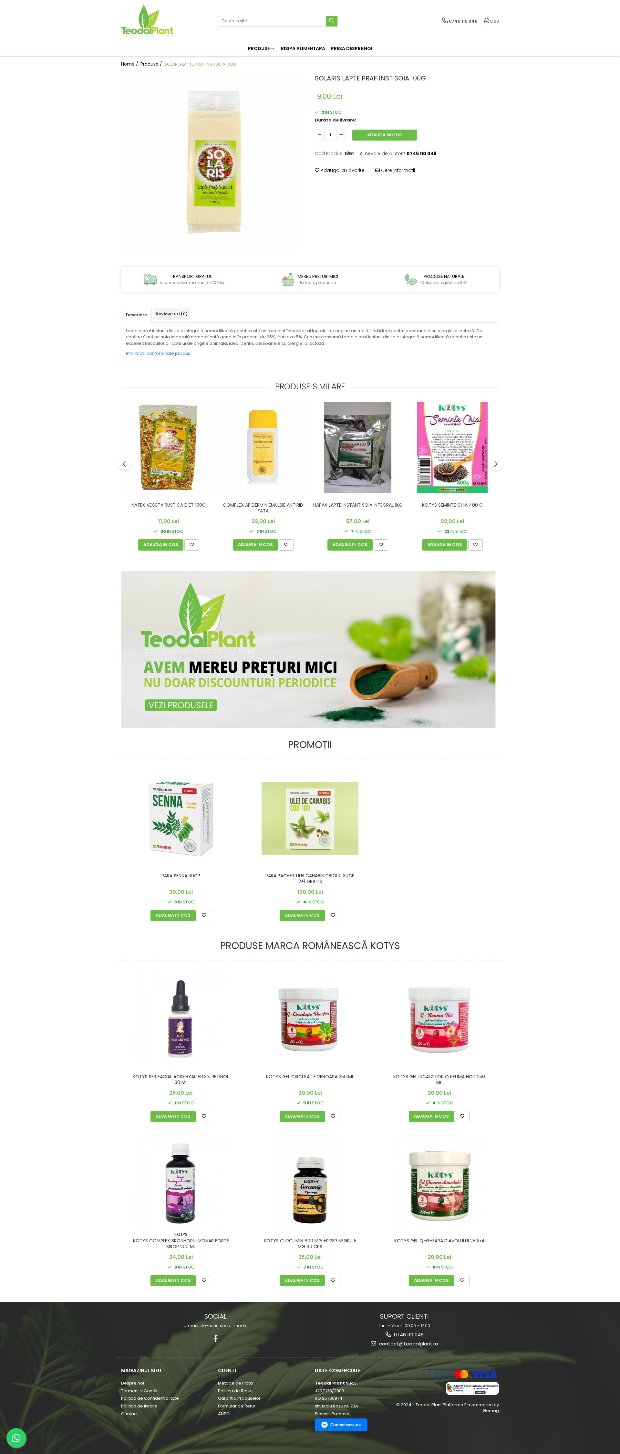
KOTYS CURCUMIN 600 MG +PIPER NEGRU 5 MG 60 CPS (310, 1244)
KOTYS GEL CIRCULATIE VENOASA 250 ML (310, 1077)
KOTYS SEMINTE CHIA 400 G (452, 505)
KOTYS (181, 1234)
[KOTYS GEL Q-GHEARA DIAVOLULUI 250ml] (439, 1183)
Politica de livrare (139, 1406)
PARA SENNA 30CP (180, 876)
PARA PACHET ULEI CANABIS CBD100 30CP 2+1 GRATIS (310, 879)
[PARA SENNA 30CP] (180, 818)
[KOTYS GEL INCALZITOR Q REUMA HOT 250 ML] (439, 1019)
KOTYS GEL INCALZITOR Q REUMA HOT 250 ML (439, 1080)
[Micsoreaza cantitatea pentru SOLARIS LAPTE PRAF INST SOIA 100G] (320, 135)
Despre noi (132, 1383)
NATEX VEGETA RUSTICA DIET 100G (168, 505)
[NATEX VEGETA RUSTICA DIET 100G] (168, 447)
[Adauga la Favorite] (191, 544)
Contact (129, 1414)
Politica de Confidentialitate (150, 1398)
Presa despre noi (351, 48)
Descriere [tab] (136, 315)
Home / (130, 64)
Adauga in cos (384, 135)
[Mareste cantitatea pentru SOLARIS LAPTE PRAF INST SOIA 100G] (341, 135)
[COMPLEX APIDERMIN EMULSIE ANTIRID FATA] (263, 447)
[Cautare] (331, 21)
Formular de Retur (236, 1406)
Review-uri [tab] (172, 314)
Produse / (151, 64)
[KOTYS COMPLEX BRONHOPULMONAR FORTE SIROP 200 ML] (180, 1183)
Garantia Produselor (239, 1398)
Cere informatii (397, 170)
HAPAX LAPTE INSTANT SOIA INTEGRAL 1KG (357, 505)
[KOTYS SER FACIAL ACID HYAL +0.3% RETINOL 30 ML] (180, 1019)
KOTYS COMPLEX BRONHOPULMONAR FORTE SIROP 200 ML (181, 1244)
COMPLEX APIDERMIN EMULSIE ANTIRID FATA (263, 508)
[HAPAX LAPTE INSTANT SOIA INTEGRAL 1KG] (358, 447)
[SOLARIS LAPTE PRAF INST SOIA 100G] (213, 162)
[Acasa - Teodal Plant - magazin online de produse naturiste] (161, 21)
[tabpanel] (213, 162)
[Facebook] (215, 1338)
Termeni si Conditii (140, 1391)
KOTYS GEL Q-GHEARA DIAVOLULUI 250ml (439, 1241)
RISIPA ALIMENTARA (303, 48)
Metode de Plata (235, 1383)
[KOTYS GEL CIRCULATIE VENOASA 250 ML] (310, 1019)
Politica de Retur (235, 1391)
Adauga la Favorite (342, 170)
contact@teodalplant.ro (408, 1343)
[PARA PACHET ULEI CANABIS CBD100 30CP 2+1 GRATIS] (310, 818)
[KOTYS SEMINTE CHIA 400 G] (452, 447)
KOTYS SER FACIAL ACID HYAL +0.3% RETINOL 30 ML (181, 1080)
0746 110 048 (408, 1334)
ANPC (224, 1414)
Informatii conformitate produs (158, 353)
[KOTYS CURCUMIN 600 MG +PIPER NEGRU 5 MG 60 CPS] (310, 1183)
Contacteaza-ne (345, 1424)
